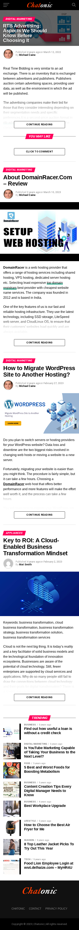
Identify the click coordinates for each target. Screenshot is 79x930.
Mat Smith (25, 564)
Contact (35, 908)
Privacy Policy (56, 908)
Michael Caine (27, 55)
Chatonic (18, 908)
